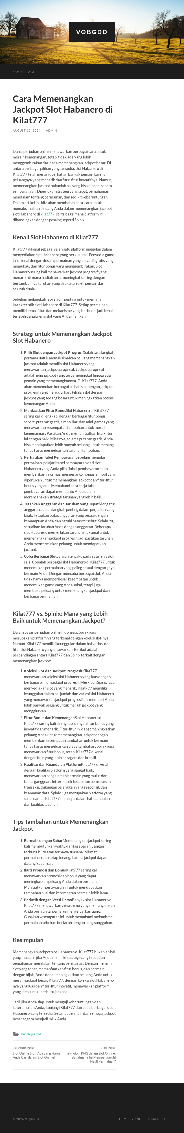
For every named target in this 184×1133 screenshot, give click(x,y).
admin (51, 130)
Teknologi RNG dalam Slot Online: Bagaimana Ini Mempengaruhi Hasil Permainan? (91, 1054)
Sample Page (24, 72)
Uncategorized (31, 1034)
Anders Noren (147, 1119)
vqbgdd (92, 32)
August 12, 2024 (27, 130)
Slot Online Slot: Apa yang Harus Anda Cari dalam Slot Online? (37, 1052)
